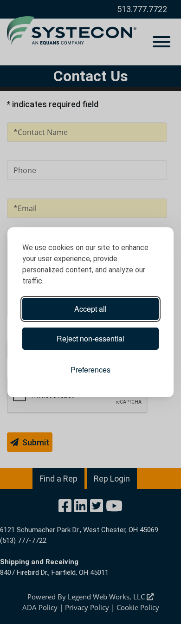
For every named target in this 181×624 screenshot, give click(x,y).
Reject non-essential (90, 338)
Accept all (90, 308)
